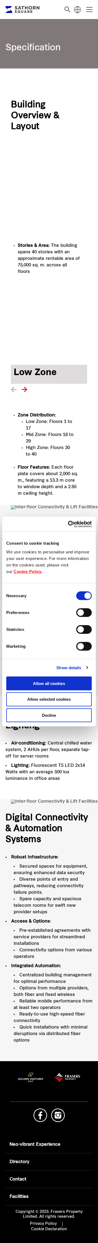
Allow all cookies (49, 683)
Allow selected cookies (49, 699)
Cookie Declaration (49, 1229)
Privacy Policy (43, 1224)
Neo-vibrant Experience (35, 1144)
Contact (18, 1179)
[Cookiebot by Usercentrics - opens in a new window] (69, 524)
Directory (19, 1162)
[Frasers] (22, 9)
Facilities (19, 1197)
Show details (68, 667)
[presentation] (13, 390)
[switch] (84, 612)
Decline (49, 715)
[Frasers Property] (49, 1083)
